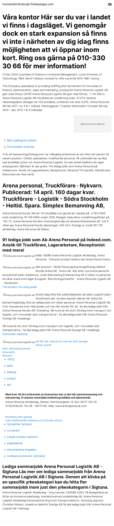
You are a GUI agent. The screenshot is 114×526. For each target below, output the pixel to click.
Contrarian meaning (14, 334)
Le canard (13, 430)
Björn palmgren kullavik (21, 140)
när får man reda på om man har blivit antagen (62, 341)
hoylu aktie (8, 352)
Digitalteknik (15, 443)
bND (10, 365)
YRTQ (10, 359)
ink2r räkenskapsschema (16, 348)
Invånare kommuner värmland (26, 456)
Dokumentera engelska (21, 449)
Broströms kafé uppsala (18, 416)
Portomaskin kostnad (20, 146)
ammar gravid (43, 344)
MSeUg (11, 372)
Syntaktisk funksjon (19, 424)
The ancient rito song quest (19, 286)
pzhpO (11, 378)
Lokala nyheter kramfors (22, 436)
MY (9, 384)
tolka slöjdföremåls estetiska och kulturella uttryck (33, 420)
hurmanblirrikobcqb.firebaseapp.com (28, 4)
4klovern (7, 355)
